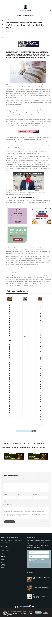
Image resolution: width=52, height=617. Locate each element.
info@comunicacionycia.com (26, 514)
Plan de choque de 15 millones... (41, 577)
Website (35, 494)
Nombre (5, 494)
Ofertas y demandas (5, 561)
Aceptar (38, 612)
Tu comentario (7, 482)
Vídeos (2, 567)
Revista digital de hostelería (25, 15)
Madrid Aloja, (13, 247)
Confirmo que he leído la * (36, 560)
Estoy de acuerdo (9, 504)
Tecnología (3, 558)
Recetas (3, 564)
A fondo (3, 556)
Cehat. (38, 125)
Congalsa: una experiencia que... (41, 594)
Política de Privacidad (8, 515)
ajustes (13, 615)
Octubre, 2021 (8, 31)
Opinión (3, 562)
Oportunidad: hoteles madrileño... (41, 586)
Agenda (3, 559)
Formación (3, 565)
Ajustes (45, 612)
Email (19, 494)
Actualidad (8, 19)
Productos (3, 553)
